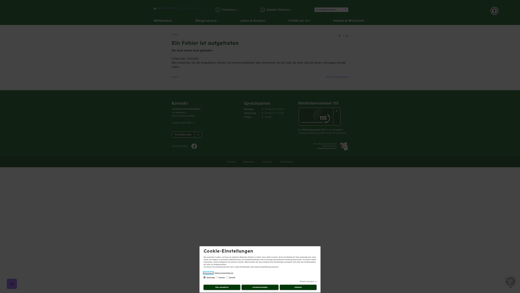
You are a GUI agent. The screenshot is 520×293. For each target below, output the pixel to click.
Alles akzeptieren (222, 287)
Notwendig (210, 278)
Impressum (208, 273)
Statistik (231, 278)
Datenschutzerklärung (223, 273)
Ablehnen (298, 287)
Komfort (221, 278)
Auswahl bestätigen (260, 287)
